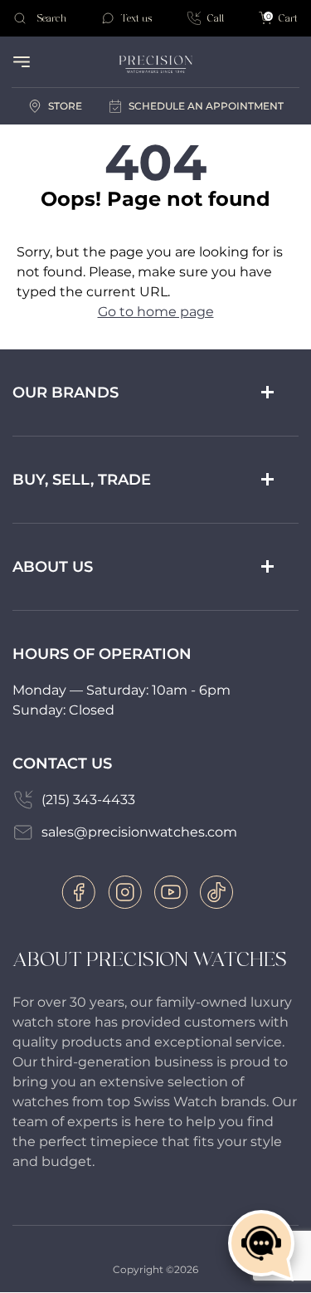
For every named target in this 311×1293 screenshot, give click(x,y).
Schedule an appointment (206, 106)
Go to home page (156, 312)
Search (51, 18)
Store (65, 106)
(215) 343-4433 (88, 800)
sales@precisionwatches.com (139, 832)
